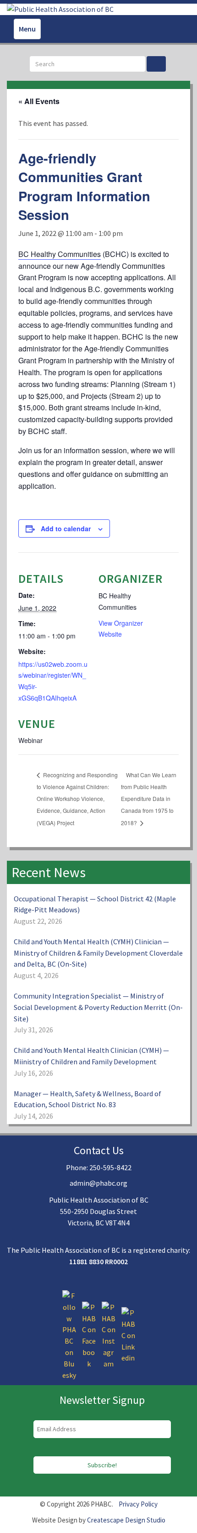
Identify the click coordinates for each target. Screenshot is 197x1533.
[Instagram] (108, 1334)
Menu (27, 28)
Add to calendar (66, 528)
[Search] (156, 64)
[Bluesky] (69, 1334)
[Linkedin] (128, 1334)
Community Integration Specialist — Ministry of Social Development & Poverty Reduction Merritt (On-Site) (98, 1007)
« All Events (39, 101)
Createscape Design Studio (126, 1520)
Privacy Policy (138, 1504)
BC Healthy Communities (59, 254)
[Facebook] (89, 1334)
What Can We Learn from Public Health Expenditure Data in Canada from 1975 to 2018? (148, 799)
